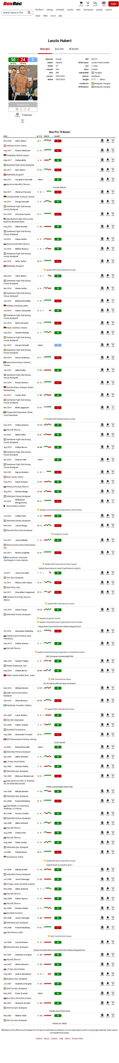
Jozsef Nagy (21, 526)
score (53, 16)
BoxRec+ (40, 10)
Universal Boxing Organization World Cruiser (63, 622)
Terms (67, 1038)
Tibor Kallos (20, 276)
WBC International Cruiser (63, 604)
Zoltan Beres (21, 447)
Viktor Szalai (21, 842)
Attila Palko (20, 370)
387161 (94, 59)
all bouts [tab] (74, 48)
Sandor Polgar (22, 661)
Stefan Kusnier (22, 964)
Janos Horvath (22, 573)
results (70, 10)
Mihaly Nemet (21, 688)
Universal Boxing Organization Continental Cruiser (63, 652)
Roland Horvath (22, 747)
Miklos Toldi (20, 1016)
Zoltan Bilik (20, 160)
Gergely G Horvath (23, 179)
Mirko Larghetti (22, 553)
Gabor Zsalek (21, 725)
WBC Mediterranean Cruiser (63, 419)
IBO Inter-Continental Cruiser (63, 861)
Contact (54, 1038)
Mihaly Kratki (21, 869)
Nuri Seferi (20, 170)
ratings (50, 10)
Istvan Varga (21, 610)
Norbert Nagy (21, 491)
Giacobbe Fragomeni (25, 592)
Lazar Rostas (21, 715)
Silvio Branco (21, 701)
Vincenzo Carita (22, 214)
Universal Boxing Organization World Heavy (64, 510)
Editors (39, 1038)
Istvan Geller (21, 239)
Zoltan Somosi (21, 425)
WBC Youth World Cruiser (60, 936)
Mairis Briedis (21, 323)
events (109, 10)
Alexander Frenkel (23, 734)
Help (61, 1038)
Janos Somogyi (22, 879)
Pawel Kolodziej (22, 801)
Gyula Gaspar (21, 482)
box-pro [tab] (45, 48)
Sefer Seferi (20, 141)
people (99, 10)
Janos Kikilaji (21, 540)
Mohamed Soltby (23, 301)
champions (88, 10)
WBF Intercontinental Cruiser (64, 270)
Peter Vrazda (21, 993)
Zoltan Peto (20, 516)
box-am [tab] (59, 48)
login (113, 3)
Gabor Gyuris (21, 898)
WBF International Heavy (61, 679)
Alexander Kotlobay (24, 631)
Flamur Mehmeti (22, 150)
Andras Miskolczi (23, 974)
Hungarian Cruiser (60, 534)
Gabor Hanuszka (23, 311)
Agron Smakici (22, 472)
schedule (60, 10)
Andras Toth (20, 460)
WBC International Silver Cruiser (64, 564)
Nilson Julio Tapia (23, 582)
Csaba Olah (20, 395)
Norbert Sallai (21, 766)
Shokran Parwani (23, 192)
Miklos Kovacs (21, 249)
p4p (60, 16)
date (78, 10)
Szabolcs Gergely (23, 955)
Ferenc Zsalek (21, 813)
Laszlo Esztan (21, 942)
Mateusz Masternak (24, 776)
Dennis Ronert (21, 383)
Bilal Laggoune (22, 407)
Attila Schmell (21, 757)
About (46, 1038)
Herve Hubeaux (22, 358)
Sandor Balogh (22, 333)
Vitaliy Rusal (21, 852)
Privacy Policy (77, 1038)
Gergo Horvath (22, 202)
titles (45, 16)
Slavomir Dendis (22, 1003)
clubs (38, 16)
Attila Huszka (21, 227)
